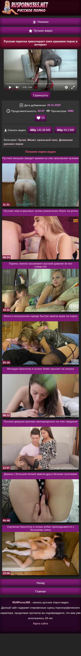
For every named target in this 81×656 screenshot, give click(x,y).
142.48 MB (40, 130)
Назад (41, 582)
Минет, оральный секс (42, 139)
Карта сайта (40, 623)
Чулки (22, 139)
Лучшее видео (42, 30)
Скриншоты (40, 95)
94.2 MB (65, 130)
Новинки (42, 21)
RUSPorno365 (21, 602)
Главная (40, 591)
